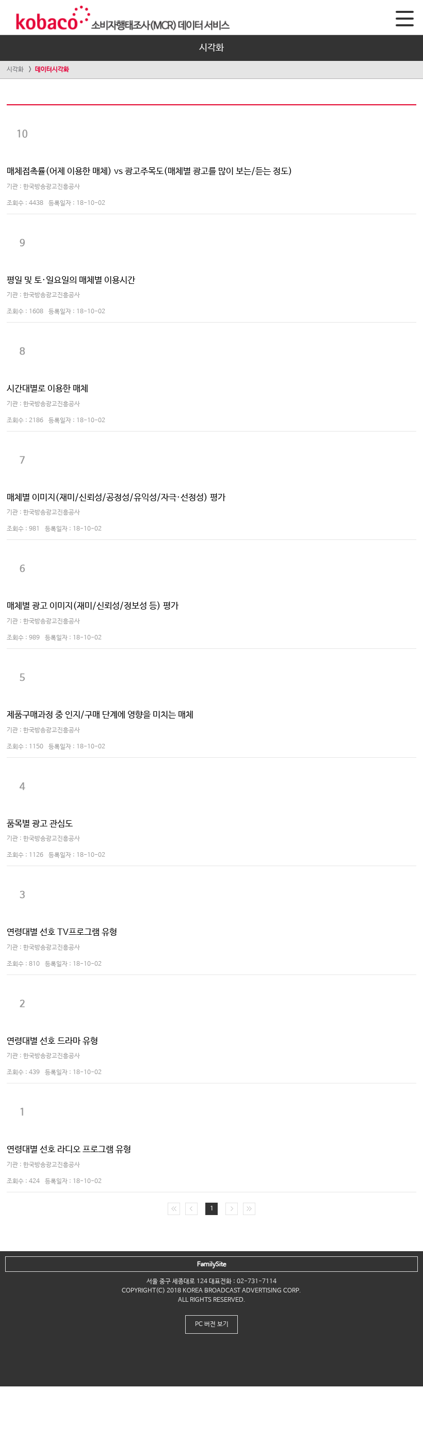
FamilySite (211, 1264)
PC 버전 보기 (212, 1324)
